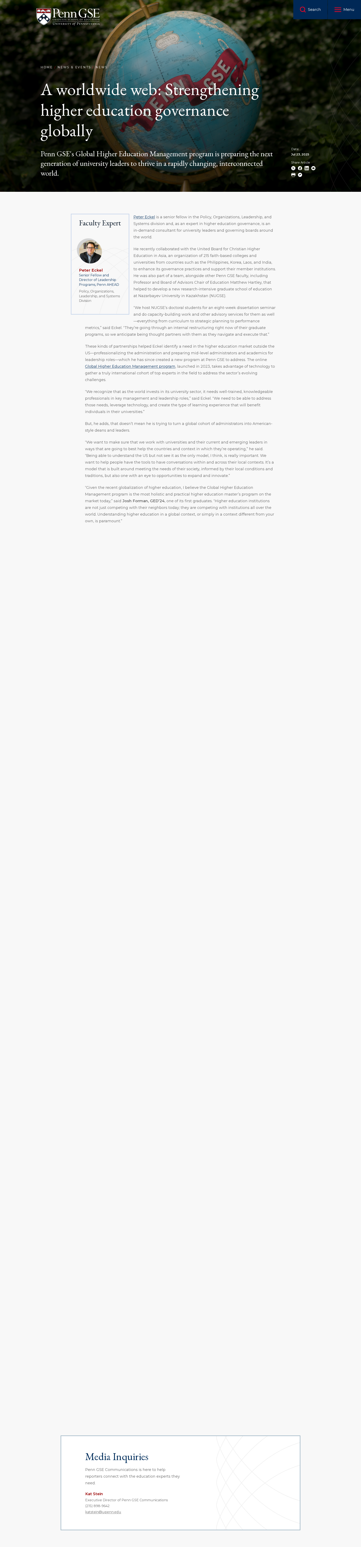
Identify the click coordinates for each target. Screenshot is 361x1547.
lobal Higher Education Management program (131, 366)
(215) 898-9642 (97, 1506)
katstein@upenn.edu (103, 1512)
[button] (344, 9)
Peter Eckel (91, 270)
